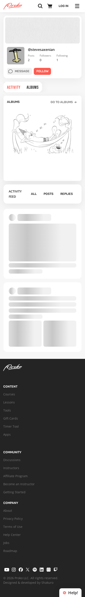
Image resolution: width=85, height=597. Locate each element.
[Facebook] (20, 569)
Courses (9, 394)
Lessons (9, 402)
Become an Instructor (19, 484)
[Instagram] (13, 569)
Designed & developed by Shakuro (28, 582)
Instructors (11, 468)
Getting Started (14, 492)
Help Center (12, 535)
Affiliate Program (15, 476)
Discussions (11, 460)
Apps (7, 434)
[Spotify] (34, 569)
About (7, 510)
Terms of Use (12, 527)
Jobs (6, 543)
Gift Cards (10, 418)
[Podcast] (48, 569)
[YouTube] (6, 569)
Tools (7, 410)
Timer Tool (11, 426)
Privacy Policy (13, 519)
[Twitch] (55, 569)
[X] (27, 569)
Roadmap (10, 551)
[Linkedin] (41, 569)
